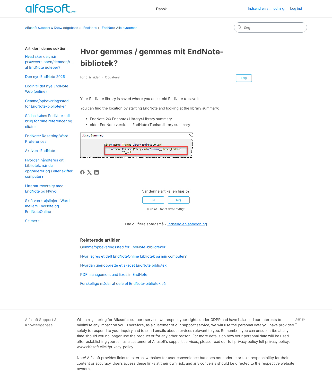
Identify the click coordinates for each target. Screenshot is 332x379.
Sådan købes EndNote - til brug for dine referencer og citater (48, 121)
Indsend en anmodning (266, 8)
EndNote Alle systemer (119, 28)
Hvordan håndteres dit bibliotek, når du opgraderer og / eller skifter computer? (49, 168)
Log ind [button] (296, 8)
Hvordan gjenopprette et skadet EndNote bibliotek (123, 265)
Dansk (161, 9)
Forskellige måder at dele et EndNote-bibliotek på (123, 283)
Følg (244, 78)
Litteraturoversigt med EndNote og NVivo (44, 189)
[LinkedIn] (96, 172)
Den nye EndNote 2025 (45, 76)
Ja (153, 200)
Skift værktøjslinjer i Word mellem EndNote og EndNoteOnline (47, 206)
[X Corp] (89, 172)
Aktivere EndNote (40, 150)
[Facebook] (82, 172)
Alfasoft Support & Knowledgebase (51, 28)
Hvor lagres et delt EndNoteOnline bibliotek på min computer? (133, 256)
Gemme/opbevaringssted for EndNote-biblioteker (47, 104)
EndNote (90, 28)
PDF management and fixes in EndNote (113, 274)
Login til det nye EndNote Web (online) (46, 89)
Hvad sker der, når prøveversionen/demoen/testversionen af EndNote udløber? (49, 62)
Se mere (32, 221)
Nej (178, 200)
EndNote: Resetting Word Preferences (46, 139)
